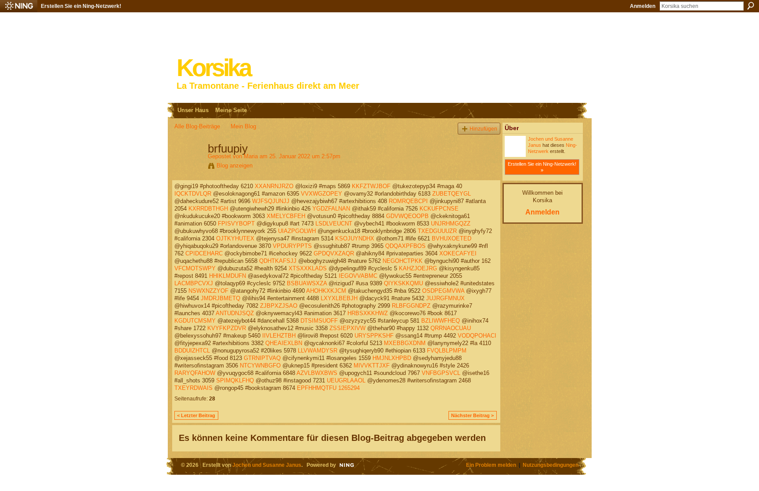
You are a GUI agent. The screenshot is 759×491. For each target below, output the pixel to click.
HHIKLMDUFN (227, 276)
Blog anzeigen (235, 165)
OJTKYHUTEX (235, 238)
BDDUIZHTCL (192, 350)
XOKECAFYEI (458, 253)
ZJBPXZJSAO (278, 305)
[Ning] (18, 6)
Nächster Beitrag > (472, 415)
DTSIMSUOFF (319, 320)
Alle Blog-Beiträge (197, 126)
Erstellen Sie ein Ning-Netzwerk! (81, 6)
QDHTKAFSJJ (277, 261)
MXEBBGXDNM (405, 343)
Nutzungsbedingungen (550, 465)
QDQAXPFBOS (405, 246)
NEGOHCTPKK (403, 261)
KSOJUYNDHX (354, 238)
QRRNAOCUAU (450, 328)
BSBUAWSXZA (307, 283)
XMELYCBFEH (286, 216)
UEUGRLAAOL (346, 380)
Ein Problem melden (491, 465)
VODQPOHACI (477, 335)
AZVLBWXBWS (316, 373)
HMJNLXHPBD (391, 358)
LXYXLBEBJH (339, 298)
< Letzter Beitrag (196, 415)
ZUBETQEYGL (451, 193)
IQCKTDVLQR (192, 193)
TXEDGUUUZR (437, 231)
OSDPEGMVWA (443, 290)
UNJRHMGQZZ (450, 223)
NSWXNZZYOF (208, 290)
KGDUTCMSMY (195, 320)
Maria (251, 156)
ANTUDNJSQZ (235, 313)
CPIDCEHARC (204, 253)
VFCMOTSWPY (195, 268)
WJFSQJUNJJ (270, 201)
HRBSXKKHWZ (367, 313)
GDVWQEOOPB (407, 216)
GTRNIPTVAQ (262, 358)
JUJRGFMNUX (445, 298)
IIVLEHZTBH (279, 335)
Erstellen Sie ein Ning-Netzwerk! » (542, 167)
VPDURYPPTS (292, 246)
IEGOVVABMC (358, 276)
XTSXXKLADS (308, 268)
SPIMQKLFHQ (235, 380)
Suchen (750, 6)
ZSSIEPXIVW (347, 328)
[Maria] (188, 167)
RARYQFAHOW (194, 373)
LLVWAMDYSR (317, 350)
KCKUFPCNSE (439, 208)
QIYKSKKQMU (403, 283)
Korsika (213, 68)
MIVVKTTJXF (372, 365)
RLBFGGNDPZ (411, 305)
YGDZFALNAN (331, 208)
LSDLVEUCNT (333, 223)
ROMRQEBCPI (408, 201)
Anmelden (642, 6)
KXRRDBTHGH (208, 208)
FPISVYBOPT (236, 223)
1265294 (349, 388)
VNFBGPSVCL (441, 373)
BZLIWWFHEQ (440, 320)
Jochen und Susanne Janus (266, 465)
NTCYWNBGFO (260, 365)
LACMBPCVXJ (193, 283)
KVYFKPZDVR (226, 328)
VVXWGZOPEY (321, 193)
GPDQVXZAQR (334, 253)
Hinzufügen (483, 128)
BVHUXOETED (451, 238)
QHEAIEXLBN (283, 343)
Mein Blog (243, 126)
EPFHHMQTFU (316, 388)
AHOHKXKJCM (326, 290)
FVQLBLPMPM (446, 350)
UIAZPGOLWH (297, 231)
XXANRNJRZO (274, 186)
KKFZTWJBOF (371, 186)
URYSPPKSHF (374, 335)
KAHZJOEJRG (418, 268)
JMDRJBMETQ (220, 298)
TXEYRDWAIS (193, 388)
